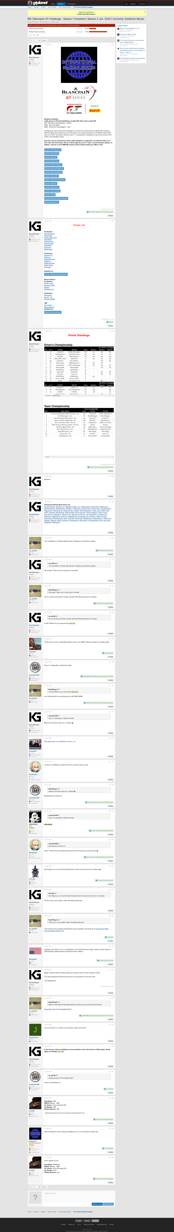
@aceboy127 (48, 255)
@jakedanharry (49, 289)
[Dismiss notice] (144, 12)
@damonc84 (48, 249)
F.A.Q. (79, 1224)
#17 (113, 811)
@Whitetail (47, 522)
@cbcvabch (77, 509)
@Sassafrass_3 (98, 518)
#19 (113, 866)
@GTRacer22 (59, 512)
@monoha (64, 516)
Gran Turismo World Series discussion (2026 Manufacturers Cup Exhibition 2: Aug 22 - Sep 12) (132, 50)
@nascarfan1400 (83, 516)
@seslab (47, 520)
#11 (113, 662)
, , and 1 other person (97, 1015)
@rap (65, 518)
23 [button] (79, 32)
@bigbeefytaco (60, 509)
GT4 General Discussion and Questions (132, 58)
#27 (113, 1071)
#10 (113, 638)
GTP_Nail (51, 893)
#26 (113, 1046)
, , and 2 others (101, 212)
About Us (72, 1224)
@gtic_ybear (97, 511)
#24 (112, 998)
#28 (113, 1098)
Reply (111, 215)
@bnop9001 (48, 295)
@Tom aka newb (104, 520)
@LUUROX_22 (93, 514)
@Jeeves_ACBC (49, 285)
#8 (113, 586)
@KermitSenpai (49, 307)
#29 (113, 1128)
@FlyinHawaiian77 (86, 511)
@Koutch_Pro (66, 514)
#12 (113, 685)
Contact (63, 1224)
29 (39, 40)
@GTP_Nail (105, 511)
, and (101, 467)
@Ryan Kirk (60, 931)
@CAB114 (47, 261)
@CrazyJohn (96, 509)
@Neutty (77, 541)
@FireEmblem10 (49, 234)
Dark (87, 1221)
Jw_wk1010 (52, 563)
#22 (113, 946)
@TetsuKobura (49, 242)
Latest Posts (122, 26)
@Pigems (47, 257)
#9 (113, 612)
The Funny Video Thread (128, 34)
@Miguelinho (56, 516)
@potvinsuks (48, 518)
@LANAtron (48, 245)
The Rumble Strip (124, 37)
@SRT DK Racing (62, 520)
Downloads (71, 4)
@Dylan (46, 287)
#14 (113, 738)
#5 (113, 501)
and (105, 550)
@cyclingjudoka (106, 509)
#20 (112, 889)
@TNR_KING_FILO (50, 238)
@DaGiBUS (48, 240)
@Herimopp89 (48, 244)
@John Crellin (102, 512)
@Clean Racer (86, 509)
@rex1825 (47, 267)
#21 (113, 916)
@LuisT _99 (48, 297)
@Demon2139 (57, 511)
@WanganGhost (49, 263)
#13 (113, 711)
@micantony (103, 514)
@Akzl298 (68, 507)
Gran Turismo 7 (124, 45)
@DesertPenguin (49, 259)
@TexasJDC (84, 520)
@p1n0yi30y (48, 305)
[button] (64, 4)
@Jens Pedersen (91, 512)
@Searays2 (107, 518)
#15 (113, 761)
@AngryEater (85, 507)
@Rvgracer (78, 518)
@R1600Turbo (58, 518)
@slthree (53, 520)
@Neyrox (93, 516)
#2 (113, 221)
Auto (96, 1221)
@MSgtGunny (72, 516)
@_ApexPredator (49, 507)
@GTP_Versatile (49, 512)
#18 (113, 839)
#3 (113, 331)
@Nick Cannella (101, 516)
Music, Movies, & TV (125, 31)
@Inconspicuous (80, 512)
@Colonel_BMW (49, 299)
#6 (113, 538)
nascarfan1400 (53, 716)
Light (79, 1221)
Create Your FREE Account (86, 14)
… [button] (36, 40)
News (53, 4)
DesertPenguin (34, 22)
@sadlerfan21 (87, 518)
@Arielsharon (103, 507)
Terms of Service (89, 1224)
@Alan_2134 (76, 507)
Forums (60, 4)
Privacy (111, 1224)
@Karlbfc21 (57, 514)
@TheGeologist (93, 520)
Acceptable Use (102, 1224)
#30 (112, 1157)
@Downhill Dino (68, 511)
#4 (113, 476)
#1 (113, 44)
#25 (113, 1024)
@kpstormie (75, 514)
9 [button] (79, 28)
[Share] (110, 44)
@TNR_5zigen (49, 283)
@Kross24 (47, 247)
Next (44, 40)
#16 (113, 785)
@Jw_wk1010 (48, 514)
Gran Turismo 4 (124, 61)
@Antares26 (48, 236)
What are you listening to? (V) (129, 28)
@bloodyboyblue (49, 509)
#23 (112, 969)
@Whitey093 (56, 522)
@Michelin (47, 516)
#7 (113, 559)
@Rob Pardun (48, 265)
